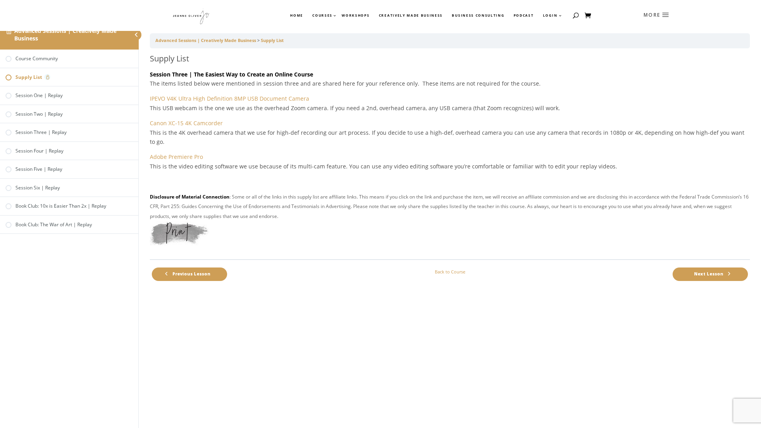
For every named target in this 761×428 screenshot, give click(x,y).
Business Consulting (478, 15)
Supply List (272, 40)
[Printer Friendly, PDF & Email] (179, 243)
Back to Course (450, 272)
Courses (322, 15)
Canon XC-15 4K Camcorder (186, 123)
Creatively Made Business (411, 15)
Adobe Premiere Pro (176, 156)
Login (550, 15)
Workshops (355, 15)
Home (296, 15)
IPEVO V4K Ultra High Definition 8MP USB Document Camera (229, 98)
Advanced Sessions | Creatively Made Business (65, 34)
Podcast (524, 15)
